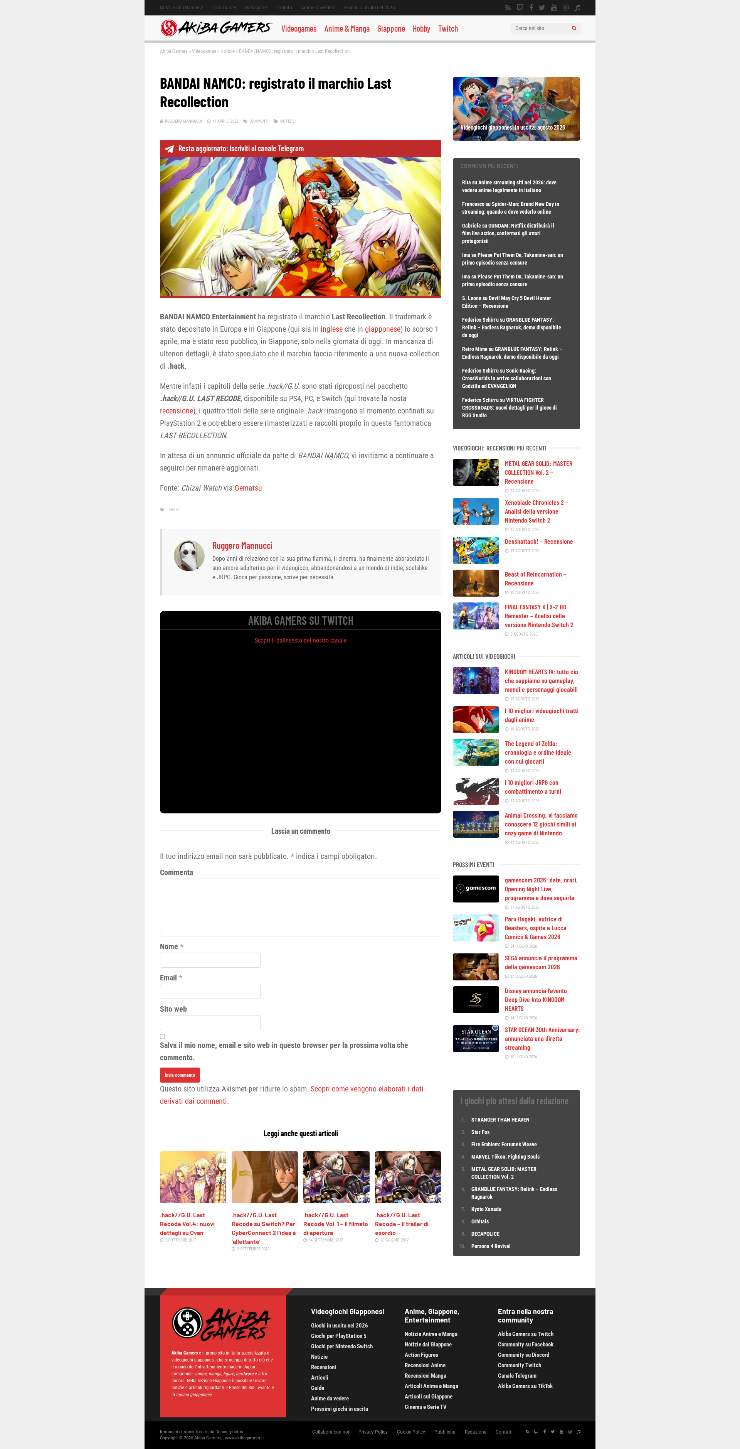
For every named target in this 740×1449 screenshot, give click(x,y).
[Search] (574, 28)
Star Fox (480, 1132)
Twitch (448, 28)
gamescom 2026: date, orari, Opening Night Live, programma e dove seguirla (541, 888)
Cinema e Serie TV (426, 1406)
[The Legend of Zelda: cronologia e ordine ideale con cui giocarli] (476, 763)
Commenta (176, 872)
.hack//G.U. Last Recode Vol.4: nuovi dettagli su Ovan (187, 1223)
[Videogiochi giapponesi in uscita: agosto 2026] (516, 138)
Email (168, 977)
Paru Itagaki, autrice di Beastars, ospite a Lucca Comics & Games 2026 (536, 927)
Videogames (299, 28)
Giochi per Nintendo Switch (342, 1346)
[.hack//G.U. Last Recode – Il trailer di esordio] (408, 1200)
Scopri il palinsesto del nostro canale (301, 640)
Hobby (422, 28)
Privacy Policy (373, 1432)
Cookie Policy (411, 1432)
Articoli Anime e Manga (431, 1386)
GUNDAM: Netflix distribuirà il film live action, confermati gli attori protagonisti (508, 233)
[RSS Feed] (508, 7)
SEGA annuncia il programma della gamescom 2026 (541, 962)
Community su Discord (523, 1354)
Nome (169, 946)
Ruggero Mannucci (183, 121)
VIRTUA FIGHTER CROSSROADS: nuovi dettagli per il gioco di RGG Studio (509, 407)
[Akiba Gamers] (217, 35)
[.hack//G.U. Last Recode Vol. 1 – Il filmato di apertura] (336, 1200)
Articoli (319, 1377)
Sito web (173, 1009)
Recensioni (323, 1367)
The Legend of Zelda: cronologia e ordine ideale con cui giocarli (538, 752)
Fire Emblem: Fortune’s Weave (504, 1144)
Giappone (391, 28)
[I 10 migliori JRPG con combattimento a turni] (476, 802)
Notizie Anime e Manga (431, 1334)
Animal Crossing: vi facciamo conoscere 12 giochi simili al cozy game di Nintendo (541, 824)
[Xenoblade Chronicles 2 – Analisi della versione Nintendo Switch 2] (476, 522)
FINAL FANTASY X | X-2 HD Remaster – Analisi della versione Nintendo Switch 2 (539, 615)
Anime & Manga (347, 28)
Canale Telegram (517, 1375)
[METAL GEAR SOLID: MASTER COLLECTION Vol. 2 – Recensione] (476, 483)
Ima (466, 255)
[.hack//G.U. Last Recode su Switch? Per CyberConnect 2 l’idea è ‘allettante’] (265, 1200)
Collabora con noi (330, 1432)
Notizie (227, 51)
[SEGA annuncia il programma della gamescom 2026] (476, 977)
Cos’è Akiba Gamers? (181, 7)
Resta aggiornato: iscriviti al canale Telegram (241, 148)
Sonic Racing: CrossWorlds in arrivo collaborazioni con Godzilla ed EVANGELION (506, 378)
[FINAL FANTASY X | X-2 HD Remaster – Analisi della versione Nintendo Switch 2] (476, 626)
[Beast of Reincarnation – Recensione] (476, 594)
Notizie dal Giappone (428, 1344)
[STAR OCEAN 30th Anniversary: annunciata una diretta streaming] (476, 1049)
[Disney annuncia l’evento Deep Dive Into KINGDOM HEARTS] (476, 1010)
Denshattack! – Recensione (539, 541)
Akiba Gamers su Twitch (525, 1334)
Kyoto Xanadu (486, 1209)
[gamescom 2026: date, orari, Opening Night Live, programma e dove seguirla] (476, 899)
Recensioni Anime (425, 1365)
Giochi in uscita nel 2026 (369, 7)
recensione (176, 410)
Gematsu (248, 488)
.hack (173, 510)
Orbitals (480, 1221)
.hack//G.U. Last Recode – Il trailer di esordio (402, 1223)
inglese (332, 329)
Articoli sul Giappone (428, 1396)
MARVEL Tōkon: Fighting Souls (506, 1157)
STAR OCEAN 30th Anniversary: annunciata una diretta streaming (542, 1038)
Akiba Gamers (174, 51)
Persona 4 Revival (491, 1246)
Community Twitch (519, 1365)
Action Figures (421, 1354)
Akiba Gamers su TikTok (525, 1386)
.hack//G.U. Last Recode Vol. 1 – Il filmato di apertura (335, 1223)
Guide (317, 1388)
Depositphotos (229, 1431)
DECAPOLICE (485, 1234)
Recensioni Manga (425, 1375)
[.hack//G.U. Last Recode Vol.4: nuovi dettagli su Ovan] (193, 1200)
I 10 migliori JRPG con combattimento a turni (533, 786)
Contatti (284, 7)
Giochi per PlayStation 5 (339, 1336)
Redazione (256, 7)
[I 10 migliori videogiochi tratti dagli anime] (476, 730)
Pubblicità (445, 1432)
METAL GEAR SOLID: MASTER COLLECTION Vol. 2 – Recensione (538, 472)
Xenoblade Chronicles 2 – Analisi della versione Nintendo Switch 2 (536, 511)
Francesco (473, 204)
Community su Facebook (525, 1344)
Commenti (259, 121)
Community (224, 7)
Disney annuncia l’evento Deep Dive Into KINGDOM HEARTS (536, 999)
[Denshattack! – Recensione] (476, 561)
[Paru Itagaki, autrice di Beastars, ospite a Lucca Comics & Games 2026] (476, 938)
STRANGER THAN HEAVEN (500, 1120)
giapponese (382, 329)
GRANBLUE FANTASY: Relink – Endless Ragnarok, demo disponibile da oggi (511, 327)
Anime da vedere (318, 7)
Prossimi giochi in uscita (339, 1408)
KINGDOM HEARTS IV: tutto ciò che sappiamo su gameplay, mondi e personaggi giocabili (541, 680)
